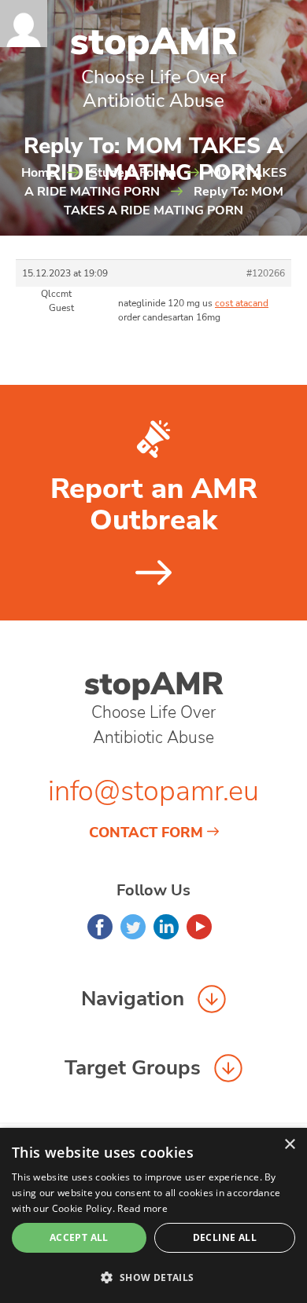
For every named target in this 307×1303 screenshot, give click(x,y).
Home (38, 172)
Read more (142, 1208)
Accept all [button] (79, 1237)
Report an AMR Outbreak (153, 505)
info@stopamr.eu (153, 791)
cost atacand (241, 303)
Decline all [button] (225, 1237)
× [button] (289, 1145)
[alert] (153, 1215)
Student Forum (133, 172)
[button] (153, 1277)
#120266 (265, 273)
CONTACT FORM (146, 832)
